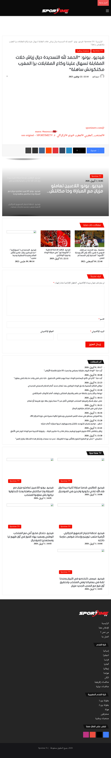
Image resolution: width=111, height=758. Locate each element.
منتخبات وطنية (83, 51)
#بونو (71, 135)
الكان (106, 678)
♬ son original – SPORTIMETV (38, 135)
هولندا (106, 673)
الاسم (101, 319)
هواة (107, 710)
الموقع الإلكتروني (47, 331)
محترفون (105, 714)
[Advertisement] (55, 25)
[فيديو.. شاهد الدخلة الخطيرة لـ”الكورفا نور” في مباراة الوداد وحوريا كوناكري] (55, 238)
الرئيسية (99, 41)
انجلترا (106, 655)
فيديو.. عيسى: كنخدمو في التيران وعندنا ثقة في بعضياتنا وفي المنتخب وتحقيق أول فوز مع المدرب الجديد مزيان (82, 582)
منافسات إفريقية (102, 682)
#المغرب (79, 135)
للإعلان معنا (104, 628)
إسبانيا (106, 651)
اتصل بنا (105, 637)
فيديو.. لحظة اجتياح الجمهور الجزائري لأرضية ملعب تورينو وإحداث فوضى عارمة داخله (76, 189)
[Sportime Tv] (55, 11)
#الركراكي (62, 135)
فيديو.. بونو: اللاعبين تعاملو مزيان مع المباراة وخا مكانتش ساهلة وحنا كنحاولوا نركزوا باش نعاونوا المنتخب (31, 491)
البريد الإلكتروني (97, 331)
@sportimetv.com (95, 127)
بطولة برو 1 (104, 701)
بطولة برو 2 (104, 705)
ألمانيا (106, 664)
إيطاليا (106, 669)
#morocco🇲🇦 (49, 131)
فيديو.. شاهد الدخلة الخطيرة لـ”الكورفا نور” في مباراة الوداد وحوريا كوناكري (57, 252)
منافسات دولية (102, 687)
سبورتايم (95, 76)
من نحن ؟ (104, 632)
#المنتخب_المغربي (94, 135)
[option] (55, 187)
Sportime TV (89, 41)
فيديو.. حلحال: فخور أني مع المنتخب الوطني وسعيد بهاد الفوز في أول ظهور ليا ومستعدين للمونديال (30, 537)
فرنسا (106, 660)
